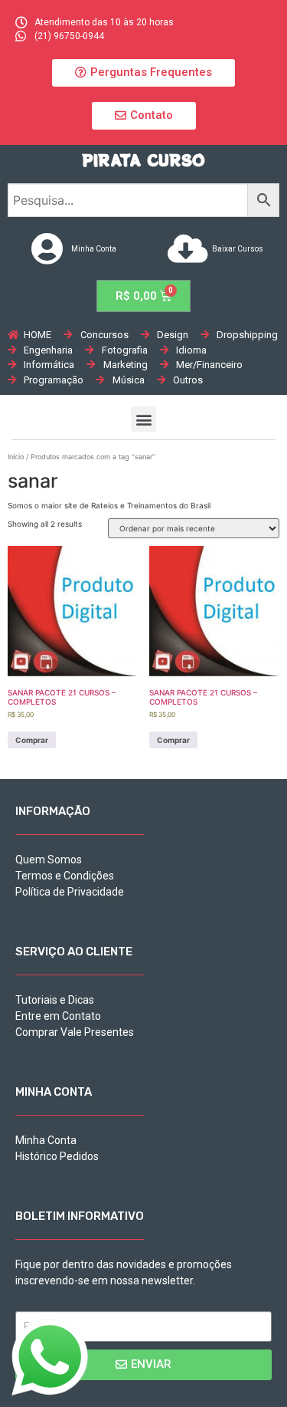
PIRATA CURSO (143, 160)
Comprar (31, 740)
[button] (143, 73)
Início (16, 456)
